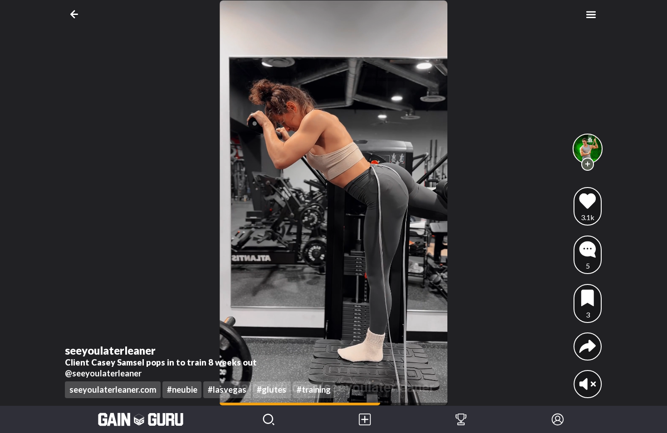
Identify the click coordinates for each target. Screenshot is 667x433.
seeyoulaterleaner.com (113, 390)
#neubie (182, 390)
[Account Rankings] (461, 419)
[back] (76, 14)
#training (314, 390)
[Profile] (558, 419)
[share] (588, 346)
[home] (141, 419)
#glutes (271, 390)
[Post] (365, 419)
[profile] (588, 149)
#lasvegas (227, 390)
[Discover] (269, 419)
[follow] (587, 164)
